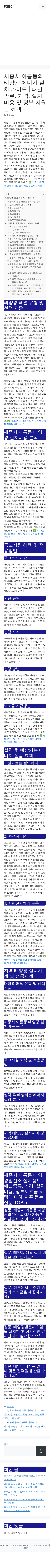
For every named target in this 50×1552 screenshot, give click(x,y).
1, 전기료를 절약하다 (20, 226)
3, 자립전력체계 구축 (21, 232)
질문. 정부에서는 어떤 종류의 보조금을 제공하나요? (27, 280)
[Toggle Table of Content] (40, 194)
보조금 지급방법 (19, 220)
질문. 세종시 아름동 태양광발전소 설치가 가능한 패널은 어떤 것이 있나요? (27, 267)
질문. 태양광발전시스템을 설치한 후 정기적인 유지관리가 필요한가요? (27, 286)
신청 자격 (16, 214)
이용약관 (25, 1548)
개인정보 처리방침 (41, 1545)
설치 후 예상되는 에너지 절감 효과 (23, 223)
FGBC (8, 6)
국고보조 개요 (18, 208)
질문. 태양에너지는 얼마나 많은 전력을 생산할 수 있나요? (27, 292)
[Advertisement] (25, 39)
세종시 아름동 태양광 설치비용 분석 (24, 201)
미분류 (10, 1406)
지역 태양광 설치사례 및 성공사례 (23, 235)
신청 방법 (16, 217)
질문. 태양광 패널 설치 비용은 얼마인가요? (27, 274)
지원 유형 (16, 211)
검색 (6, 1444)
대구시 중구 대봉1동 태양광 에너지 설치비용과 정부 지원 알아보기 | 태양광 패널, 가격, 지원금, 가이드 (25, 1426)
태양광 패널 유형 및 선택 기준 (20, 198)
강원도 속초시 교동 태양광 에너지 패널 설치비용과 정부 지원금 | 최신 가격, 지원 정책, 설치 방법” (24, 1414)
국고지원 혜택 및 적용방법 (20, 205)
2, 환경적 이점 (18, 229)
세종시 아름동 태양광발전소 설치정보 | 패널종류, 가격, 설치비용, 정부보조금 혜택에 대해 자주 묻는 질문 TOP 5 (25, 257)
